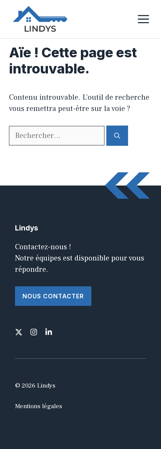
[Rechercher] (117, 136)
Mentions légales (38, 406)
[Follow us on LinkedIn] (48, 332)
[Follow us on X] (18, 332)
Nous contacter (53, 296)
